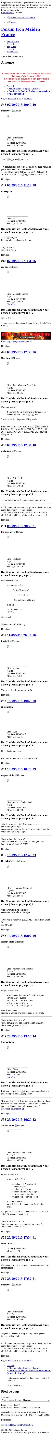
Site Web (11, 304)
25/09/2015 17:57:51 (21, 1278)
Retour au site (13, 41)
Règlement (11, 46)
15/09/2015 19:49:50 (21, 701)
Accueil (10, 44)
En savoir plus (7, 12)
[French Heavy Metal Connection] (17, 1425)
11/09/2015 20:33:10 (21, 635)
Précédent (11, 98)
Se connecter (12, 51)
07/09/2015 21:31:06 (21, 261)
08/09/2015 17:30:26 (21, 352)
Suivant (28, 98)
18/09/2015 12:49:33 (21, 855)
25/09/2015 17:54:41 (21, 1237)
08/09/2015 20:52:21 (21, 526)
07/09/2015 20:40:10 (21, 105)
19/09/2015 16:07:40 (21, 936)
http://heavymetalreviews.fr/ (19, 341)
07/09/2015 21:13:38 (21, 185)
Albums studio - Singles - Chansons (24, 88)
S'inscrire (11, 49)
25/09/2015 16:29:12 (21, 1119)
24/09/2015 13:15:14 (21, 1036)
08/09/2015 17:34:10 (21, 445)
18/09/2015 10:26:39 (21, 769)
